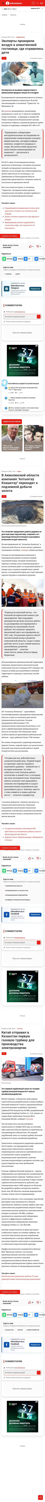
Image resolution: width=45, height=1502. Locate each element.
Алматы (9, 274)
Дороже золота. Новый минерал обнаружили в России (24, 838)
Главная (4, 15)
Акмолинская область (14, 886)
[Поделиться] (40, 1497)
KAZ (41, 3)
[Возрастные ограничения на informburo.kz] (33, 3)
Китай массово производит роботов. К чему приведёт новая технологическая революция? (21, 1277)
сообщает (25, 550)
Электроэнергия (33, 1330)
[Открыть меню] (4, 3)
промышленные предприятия (17, 895)
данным (7, 111)
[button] (37, 8)
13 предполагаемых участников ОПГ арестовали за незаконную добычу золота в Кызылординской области (23, 831)
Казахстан (10, 1330)
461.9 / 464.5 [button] (10, 9)
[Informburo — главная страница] (14, 3)
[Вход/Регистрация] (37, 3)
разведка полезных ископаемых (18, 900)
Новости (13, 15)
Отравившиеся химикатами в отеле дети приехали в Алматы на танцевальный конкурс (22, 211)
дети (18, 274)
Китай (20, 1330)
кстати (20, 1028)
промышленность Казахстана (17, 890)
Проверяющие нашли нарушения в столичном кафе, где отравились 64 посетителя (20, 225)
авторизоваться (20, 312)
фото (19, 471)
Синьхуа (29, 1119)
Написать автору (37, 58)
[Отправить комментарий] (38, 317)
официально (21, 37)
